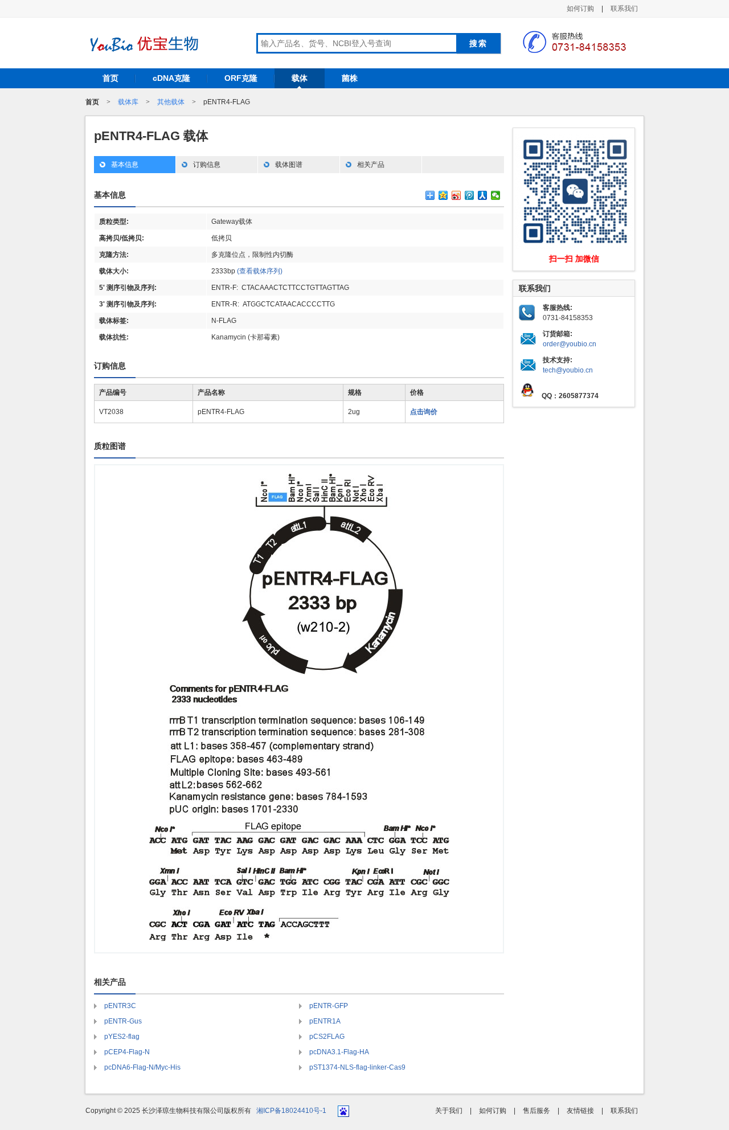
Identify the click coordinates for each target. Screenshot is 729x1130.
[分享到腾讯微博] (469, 195)
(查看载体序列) (259, 271)
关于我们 (448, 1111)
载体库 (128, 102)
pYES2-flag (122, 1037)
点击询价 (423, 412)
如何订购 (580, 9)
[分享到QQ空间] (443, 195)
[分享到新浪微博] (456, 195)
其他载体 (171, 102)
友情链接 (580, 1111)
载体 (300, 78)
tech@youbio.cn (568, 370)
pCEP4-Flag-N (127, 1052)
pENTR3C (120, 1006)
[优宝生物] (142, 44)
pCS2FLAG (327, 1037)
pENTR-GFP (328, 1006)
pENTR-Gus (123, 1021)
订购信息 (206, 165)
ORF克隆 (240, 78)
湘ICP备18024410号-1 (291, 1111)
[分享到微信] (496, 195)
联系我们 (624, 9)
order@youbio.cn (569, 344)
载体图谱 (288, 165)
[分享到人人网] (483, 195)
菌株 (350, 78)
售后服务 (536, 1111)
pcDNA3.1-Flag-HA (339, 1052)
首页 (110, 78)
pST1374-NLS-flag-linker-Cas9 (357, 1067)
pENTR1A (325, 1021)
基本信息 (124, 165)
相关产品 (370, 165)
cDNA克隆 (171, 78)
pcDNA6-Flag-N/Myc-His (142, 1067)
